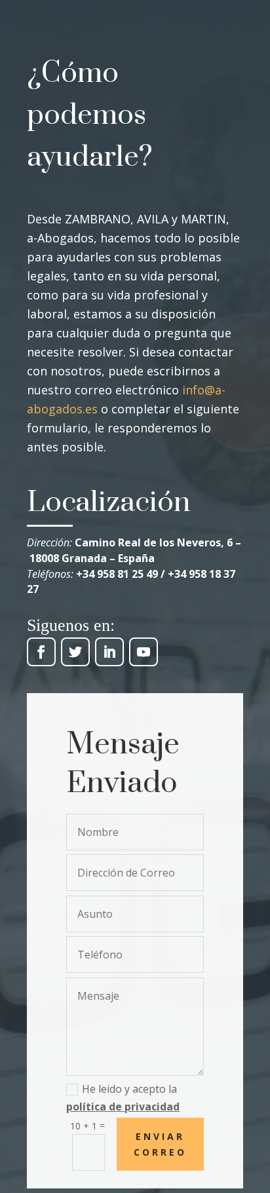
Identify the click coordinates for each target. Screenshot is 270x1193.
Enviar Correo (160, 1144)
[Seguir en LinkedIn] (109, 651)
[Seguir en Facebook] (41, 651)
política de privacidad (123, 1106)
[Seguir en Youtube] (143, 651)
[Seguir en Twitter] (75, 651)
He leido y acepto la (123, 1098)
